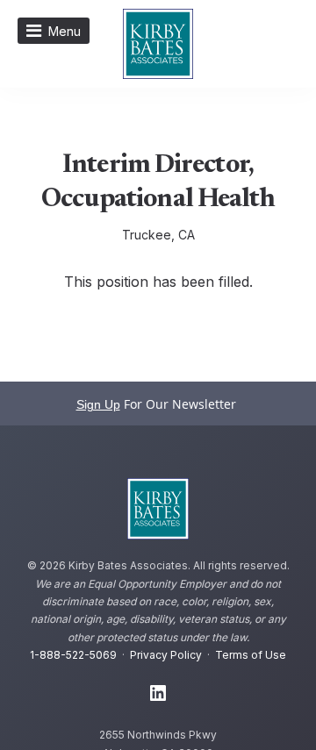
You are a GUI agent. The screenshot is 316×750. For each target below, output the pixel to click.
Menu (64, 31)
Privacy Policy (166, 654)
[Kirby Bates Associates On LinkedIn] (158, 693)
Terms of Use (250, 654)
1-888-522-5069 (73, 654)
